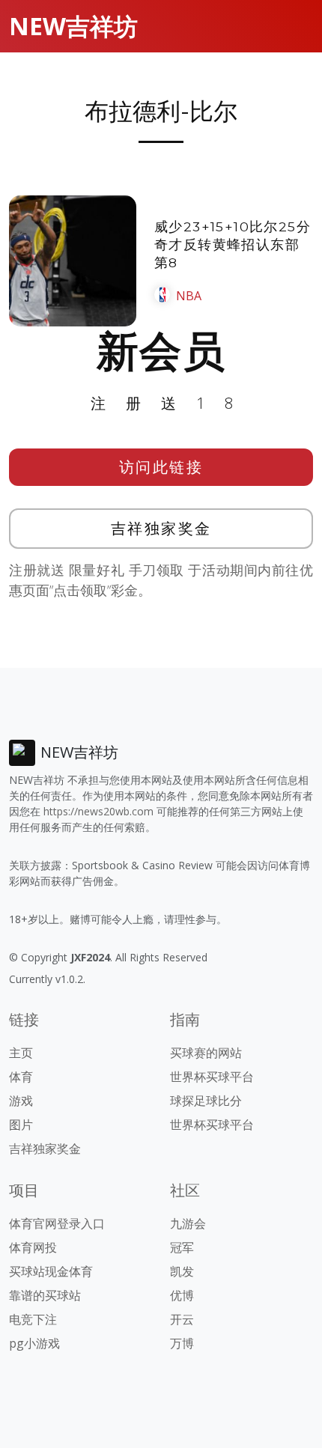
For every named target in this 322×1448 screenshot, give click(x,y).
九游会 (188, 1223)
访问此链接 (161, 467)
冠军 (182, 1247)
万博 (182, 1343)
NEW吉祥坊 (73, 26)
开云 (182, 1319)
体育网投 (33, 1247)
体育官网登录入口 (57, 1223)
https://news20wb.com (98, 811)
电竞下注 (33, 1319)
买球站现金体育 (51, 1271)
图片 (21, 1124)
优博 (182, 1295)
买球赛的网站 (206, 1052)
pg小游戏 (34, 1343)
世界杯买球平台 (212, 1076)
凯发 (182, 1271)
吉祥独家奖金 (161, 528)
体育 (21, 1076)
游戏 (21, 1100)
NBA (188, 296)
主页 (21, 1052)
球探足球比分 (206, 1100)
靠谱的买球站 (45, 1295)
